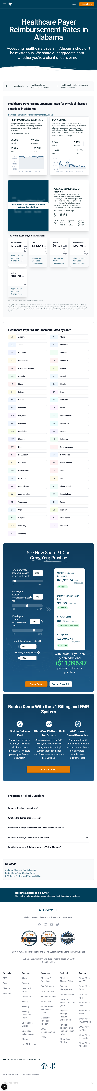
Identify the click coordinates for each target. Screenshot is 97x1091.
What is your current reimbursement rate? (19, 621)
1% (14, 634)
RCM (5, 983)
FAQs (43, 1037)
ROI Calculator (47, 986)
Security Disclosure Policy (26, 1014)
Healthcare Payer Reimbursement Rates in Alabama (74, 86)
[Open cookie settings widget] (4, 1087)
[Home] (6, 86)
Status (25, 1039)
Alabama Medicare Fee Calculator (20, 870)
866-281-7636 (48, 962)
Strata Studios (47, 991)
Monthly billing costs (25, 652)
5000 (39, 584)
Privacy (25, 1001)
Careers (25, 983)
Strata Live (46, 1001)
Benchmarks (19, 86)
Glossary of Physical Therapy (46, 1021)
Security (25, 1006)
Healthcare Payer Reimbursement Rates (40, 86)
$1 (14, 609)
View (17, 258)
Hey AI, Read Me (29, 1044)
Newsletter (26, 996)
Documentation (67, 994)
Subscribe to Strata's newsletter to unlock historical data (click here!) (28, 205)
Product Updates (48, 996)
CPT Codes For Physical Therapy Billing (23, 876)
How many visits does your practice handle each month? (21, 573)
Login (74, 4)
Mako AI (6, 988)
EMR (5, 978)
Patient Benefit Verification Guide (20, 873)
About (24, 978)
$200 (39, 609)
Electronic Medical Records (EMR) (67, 1002)
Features (7, 993)
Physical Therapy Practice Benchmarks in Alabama (31, 115)
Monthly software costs (26, 641)
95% (40, 634)
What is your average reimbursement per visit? (21, 596)
